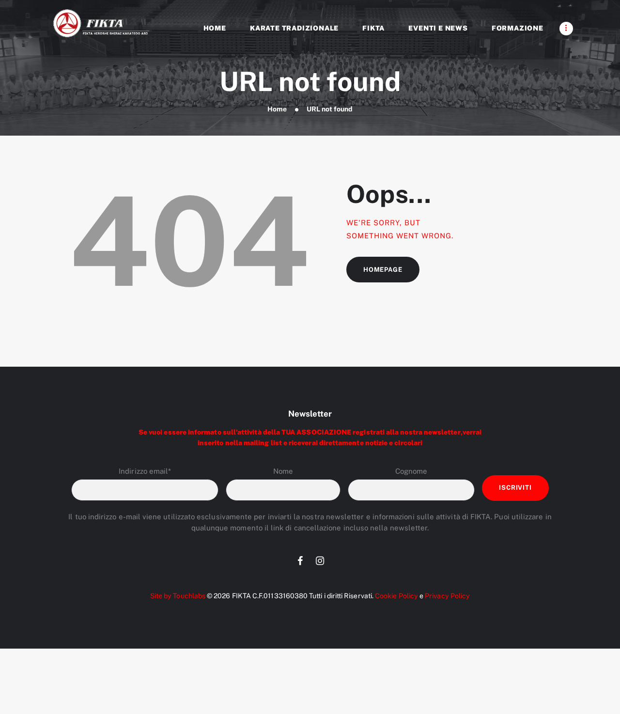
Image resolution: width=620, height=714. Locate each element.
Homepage (382, 269)
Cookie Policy (396, 596)
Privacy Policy (447, 596)
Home (277, 109)
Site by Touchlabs (177, 596)
